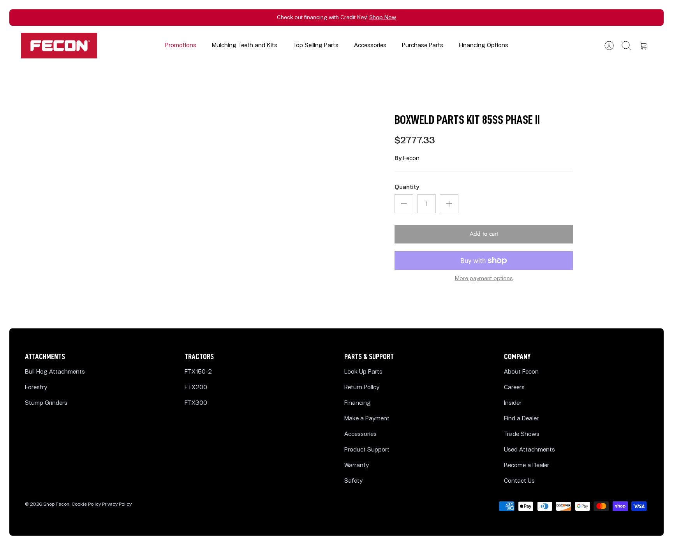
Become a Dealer (526, 465)
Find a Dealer (521, 418)
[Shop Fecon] (59, 46)
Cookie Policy (86, 504)
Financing (357, 403)
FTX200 (196, 387)
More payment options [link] (484, 278)
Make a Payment (366, 418)
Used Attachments (529, 449)
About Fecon (521, 372)
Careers (514, 387)
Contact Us (519, 481)
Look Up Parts (363, 372)
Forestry (36, 387)
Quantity (407, 187)
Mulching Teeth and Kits (244, 45)
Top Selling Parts (315, 45)
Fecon (411, 158)
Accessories (370, 45)
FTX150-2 (198, 372)
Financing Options (483, 45)
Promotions (180, 45)
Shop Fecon (56, 504)
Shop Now (382, 17)
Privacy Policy (117, 504)
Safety (353, 481)
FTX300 (196, 403)
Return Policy (361, 387)
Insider (512, 403)
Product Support (366, 449)
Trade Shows (521, 434)
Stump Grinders (46, 403)
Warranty (356, 465)
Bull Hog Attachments (55, 372)
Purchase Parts (422, 45)
